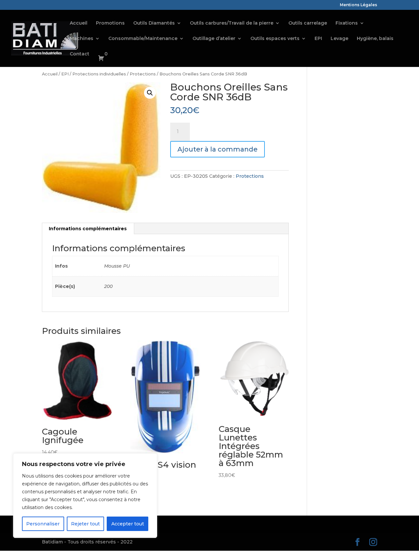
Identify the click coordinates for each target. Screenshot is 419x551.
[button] (150, 93)
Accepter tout (127, 524)
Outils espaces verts (275, 38)
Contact (79, 54)
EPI (318, 38)
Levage (339, 38)
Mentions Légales (358, 5)
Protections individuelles (99, 73)
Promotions (110, 23)
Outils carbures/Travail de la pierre (231, 23)
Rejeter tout (85, 524)
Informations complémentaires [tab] (88, 229)
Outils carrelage (307, 23)
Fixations (347, 23)
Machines (81, 38)
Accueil (78, 23)
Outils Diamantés (154, 23)
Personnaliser (43, 524)
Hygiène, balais (375, 38)
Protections (143, 73)
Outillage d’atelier (213, 38)
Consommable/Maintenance (142, 38)
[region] (85, 495)
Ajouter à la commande (217, 149)
